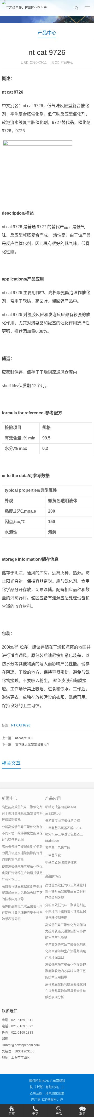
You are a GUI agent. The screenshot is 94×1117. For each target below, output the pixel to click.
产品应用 (53, 798)
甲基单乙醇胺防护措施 (61, 862)
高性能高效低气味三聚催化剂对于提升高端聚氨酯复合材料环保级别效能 (22, 813)
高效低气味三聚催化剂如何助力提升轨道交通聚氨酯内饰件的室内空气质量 (22, 853)
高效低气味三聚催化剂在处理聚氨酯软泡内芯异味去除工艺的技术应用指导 (22, 893)
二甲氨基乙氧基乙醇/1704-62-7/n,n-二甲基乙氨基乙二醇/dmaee (64, 834)
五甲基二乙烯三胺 (57, 848)
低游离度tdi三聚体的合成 (62, 821)
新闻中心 (9, 798)
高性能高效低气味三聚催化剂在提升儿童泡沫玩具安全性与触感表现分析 (22, 913)
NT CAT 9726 (20, 725)
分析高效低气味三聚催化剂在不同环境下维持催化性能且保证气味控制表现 (22, 833)
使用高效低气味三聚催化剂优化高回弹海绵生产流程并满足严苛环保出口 (22, 873)
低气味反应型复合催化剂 (32, 744)
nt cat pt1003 (24, 738)
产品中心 (47, 33)
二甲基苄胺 (53, 855)
